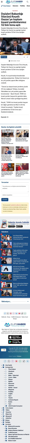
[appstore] (15, 337)
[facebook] (5, 361)
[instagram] (12, 361)
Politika (22, 6)
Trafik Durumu (12, 432)
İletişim (15, 318)
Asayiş (10, 373)
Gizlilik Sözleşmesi (16, 317)
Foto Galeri (9, 408)
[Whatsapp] (25, 313)
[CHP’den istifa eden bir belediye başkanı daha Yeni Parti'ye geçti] (7, 167)
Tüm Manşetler (13, 436)
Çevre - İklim (12, 377)
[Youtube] (19, 313)
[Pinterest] (10, 313)
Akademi (11, 371)
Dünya (10, 379)
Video (7, 410)
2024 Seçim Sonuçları (15, 406)
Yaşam (10, 397)
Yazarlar (8, 412)
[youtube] (16, 361)
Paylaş (4, 56)
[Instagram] (13, 313)
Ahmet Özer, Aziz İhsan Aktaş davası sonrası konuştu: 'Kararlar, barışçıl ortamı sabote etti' (6, 157)
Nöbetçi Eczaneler (14, 426)
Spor (10, 395)
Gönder (4, 199)
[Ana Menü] (2, 2)
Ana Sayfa (8, 365)
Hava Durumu (12, 428)
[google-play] (15, 342)
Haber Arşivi (25, 317)
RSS (4, 349)
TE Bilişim (19, 356)
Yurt (9, 404)
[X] (7, 313)
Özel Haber (7, 6)
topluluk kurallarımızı (16, 205)
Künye (8, 317)
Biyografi (8, 416)
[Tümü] (28, 301)
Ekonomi (11, 383)
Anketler (8, 418)
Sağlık (10, 393)
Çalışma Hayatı (13, 400)
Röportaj (8, 414)
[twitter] (8, 361)
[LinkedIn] (16, 313)
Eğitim (10, 381)
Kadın (10, 402)
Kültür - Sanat (12, 387)
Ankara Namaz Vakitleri (15, 430)
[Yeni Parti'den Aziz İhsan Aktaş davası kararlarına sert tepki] (22, 133)
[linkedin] (27, 361)
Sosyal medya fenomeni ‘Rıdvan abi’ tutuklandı (22, 156)
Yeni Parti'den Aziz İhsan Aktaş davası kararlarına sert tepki (22, 140)
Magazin (11, 389)
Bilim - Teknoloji (13, 375)
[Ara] (27, 2)
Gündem (15, 6)
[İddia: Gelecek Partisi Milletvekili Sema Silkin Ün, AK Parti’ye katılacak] (22, 167)
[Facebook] (5, 313)
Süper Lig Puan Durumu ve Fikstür (18, 434)
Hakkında (3, 317)
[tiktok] (23, 361)
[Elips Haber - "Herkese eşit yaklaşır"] (14, 2)
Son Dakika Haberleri (15, 438)
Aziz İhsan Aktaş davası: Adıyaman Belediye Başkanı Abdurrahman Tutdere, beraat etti (7, 141)
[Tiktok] (22, 313)
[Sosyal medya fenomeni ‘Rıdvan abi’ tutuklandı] (22, 150)
